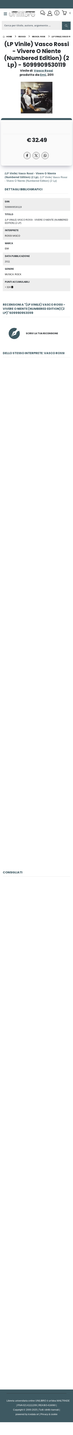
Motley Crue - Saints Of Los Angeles (36, 927)
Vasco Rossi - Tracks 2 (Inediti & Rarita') (36, 492)
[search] (66, 26)
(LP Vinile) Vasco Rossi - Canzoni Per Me (36, 827)
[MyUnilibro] (49, 13)
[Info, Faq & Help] (56, 13)
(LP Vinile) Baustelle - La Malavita (36, 1179)
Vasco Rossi (43, 70)
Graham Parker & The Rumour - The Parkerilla (36, 1263)
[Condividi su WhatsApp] (45, 155)
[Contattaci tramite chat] (42, 13)
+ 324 (8, 287)
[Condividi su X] (36, 155)
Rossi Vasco (12, 235)
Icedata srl (33, 1414)
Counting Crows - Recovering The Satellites (36, 1095)
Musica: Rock (13, 274)
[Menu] (5, 14)
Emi (7, 248)
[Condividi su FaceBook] (27, 155)
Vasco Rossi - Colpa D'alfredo (36, 576)
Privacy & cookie (48, 1414)
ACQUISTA (38, 435)
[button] (66, 13)
